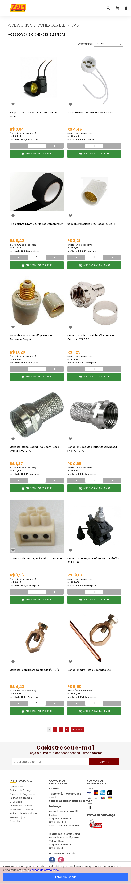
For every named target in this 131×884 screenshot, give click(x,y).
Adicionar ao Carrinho (39, 153)
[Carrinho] (117, 9)
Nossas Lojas (17, 817)
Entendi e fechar (65, 877)
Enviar (104, 762)
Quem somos (18, 786)
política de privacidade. (44, 870)
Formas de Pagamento (23, 794)
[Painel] (126, 9)
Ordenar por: (85, 43)
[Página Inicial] (17, 8)
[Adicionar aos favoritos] (13, 104)
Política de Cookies (21, 805)
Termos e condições (22, 809)
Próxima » (77, 729)
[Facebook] (52, 860)
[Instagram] (61, 860)
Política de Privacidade (23, 813)
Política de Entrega (21, 790)
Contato (15, 821)
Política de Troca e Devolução (21, 799)
